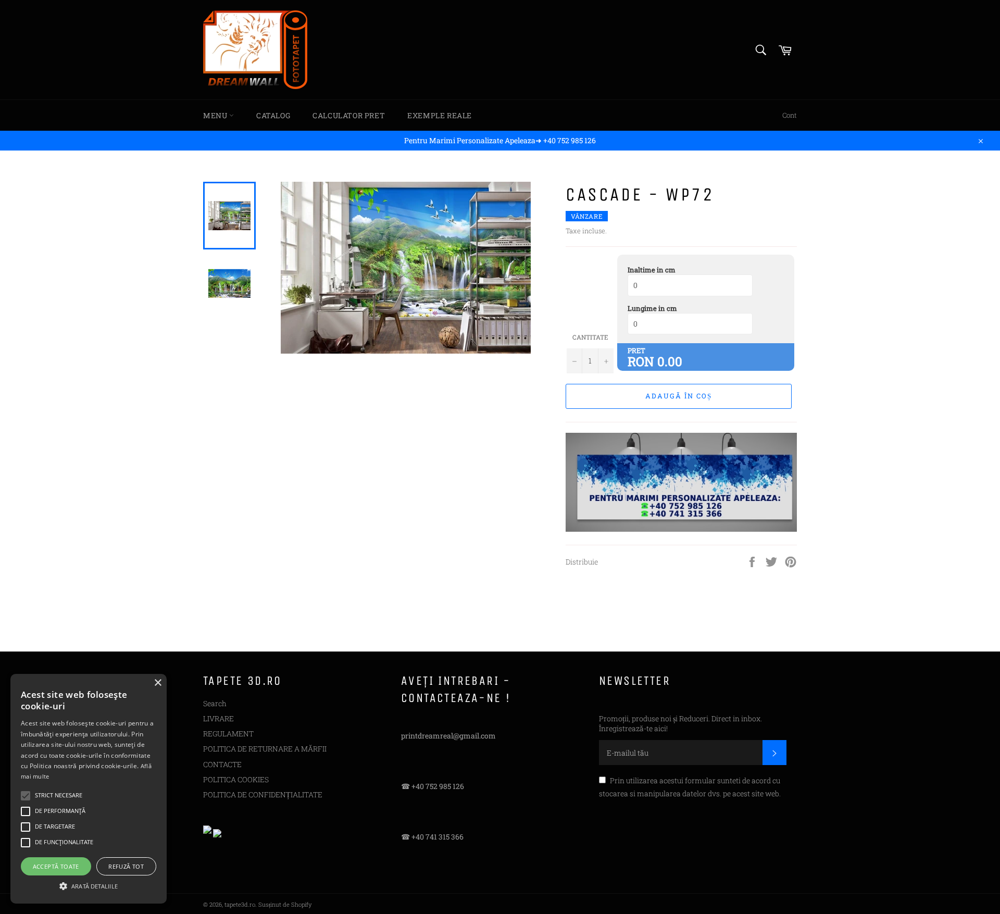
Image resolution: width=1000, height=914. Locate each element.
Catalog (273, 115)
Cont (789, 115)
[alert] (88, 789)
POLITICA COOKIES (236, 779)
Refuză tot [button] (126, 866)
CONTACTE (222, 764)
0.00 (669, 361)
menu (216, 115)
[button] (88, 885)
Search (215, 703)
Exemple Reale (439, 115)
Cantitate (590, 337)
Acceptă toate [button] (56, 866)
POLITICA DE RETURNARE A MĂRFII (265, 749)
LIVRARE (218, 718)
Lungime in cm (652, 308)
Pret (636, 350)
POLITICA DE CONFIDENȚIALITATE (262, 794)
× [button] (157, 683)
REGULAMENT (228, 733)
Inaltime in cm (652, 269)
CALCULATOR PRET (348, 115)
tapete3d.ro (239, 904)
